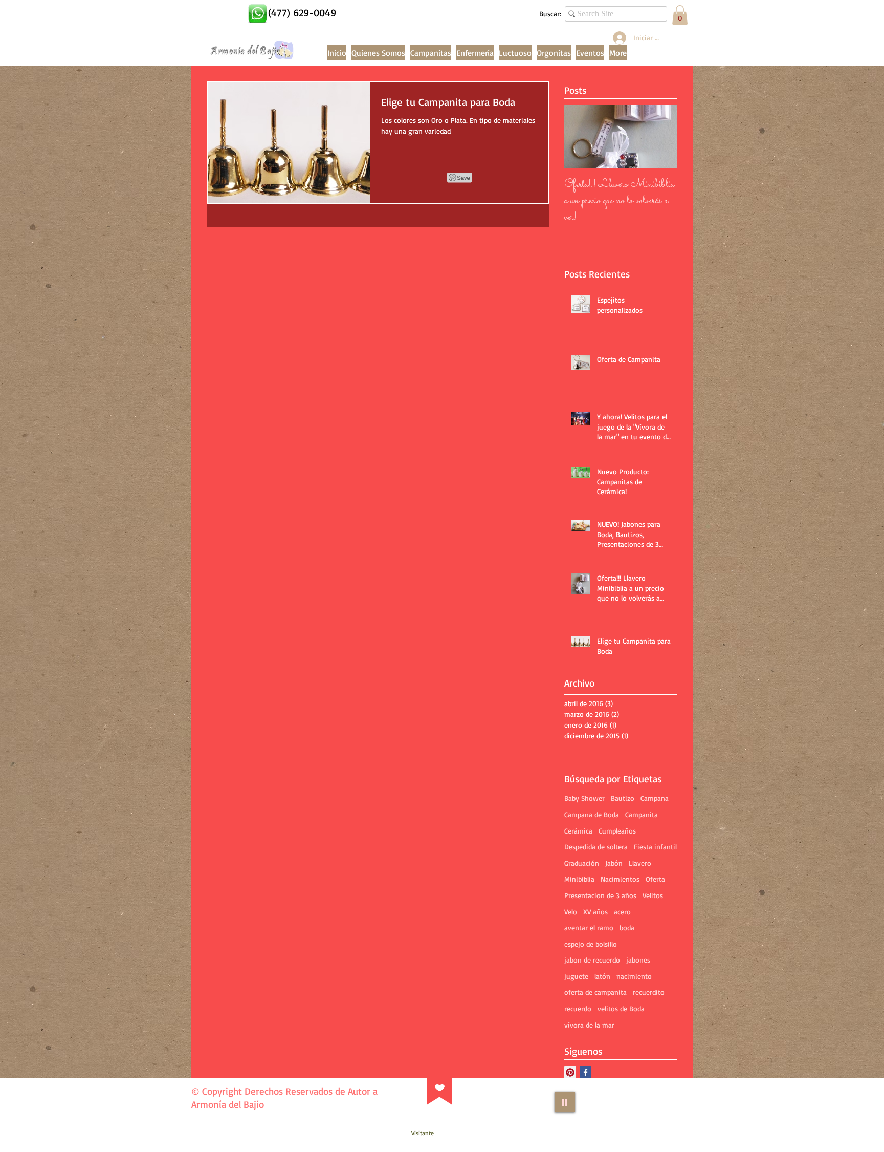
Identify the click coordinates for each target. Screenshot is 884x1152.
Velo (570, 911)
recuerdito (649, 992)
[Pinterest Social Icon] (570, 1072)
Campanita (641, 814)
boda (627, 927)
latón (602, 976)
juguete (576, 976)
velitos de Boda (621, 1008)
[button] (680, 15)
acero (622, 911)
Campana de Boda (591, 814)
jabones (638, 959)
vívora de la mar (589, 1024)
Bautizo (622, 798)
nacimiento (634, 976)
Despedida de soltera (596, 846)
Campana (654, 798)
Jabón (614, 863)
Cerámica (578, 830)
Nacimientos (620, 878)
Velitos (653, 895)
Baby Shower (584, 798)
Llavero (640, 863)
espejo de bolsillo (590, 944)
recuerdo (577, 1008)
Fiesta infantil (655, 846)
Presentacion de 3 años (600, 895)
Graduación (581, 863)
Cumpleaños (617, 830)
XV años (595, 911)
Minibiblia (579, 878)
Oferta (655, 878)
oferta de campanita (595, 992)
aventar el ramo (588, 927)
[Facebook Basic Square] (585, 1072)
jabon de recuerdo (592, 959)
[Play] (565, 1102)
